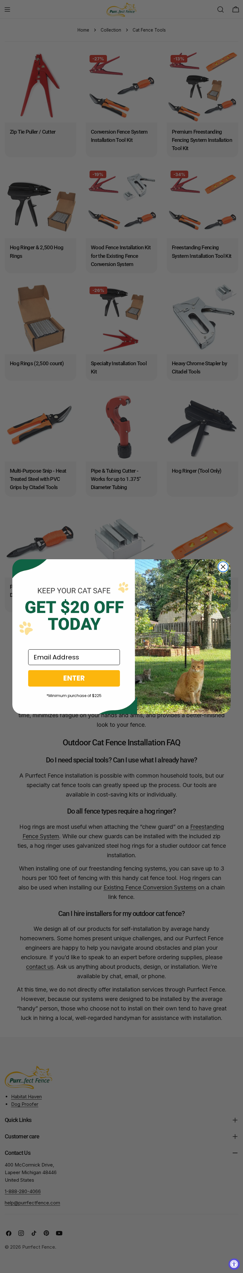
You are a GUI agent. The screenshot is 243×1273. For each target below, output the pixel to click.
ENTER (74, 678)
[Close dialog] (223, 567)
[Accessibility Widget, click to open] (234, 1264)
